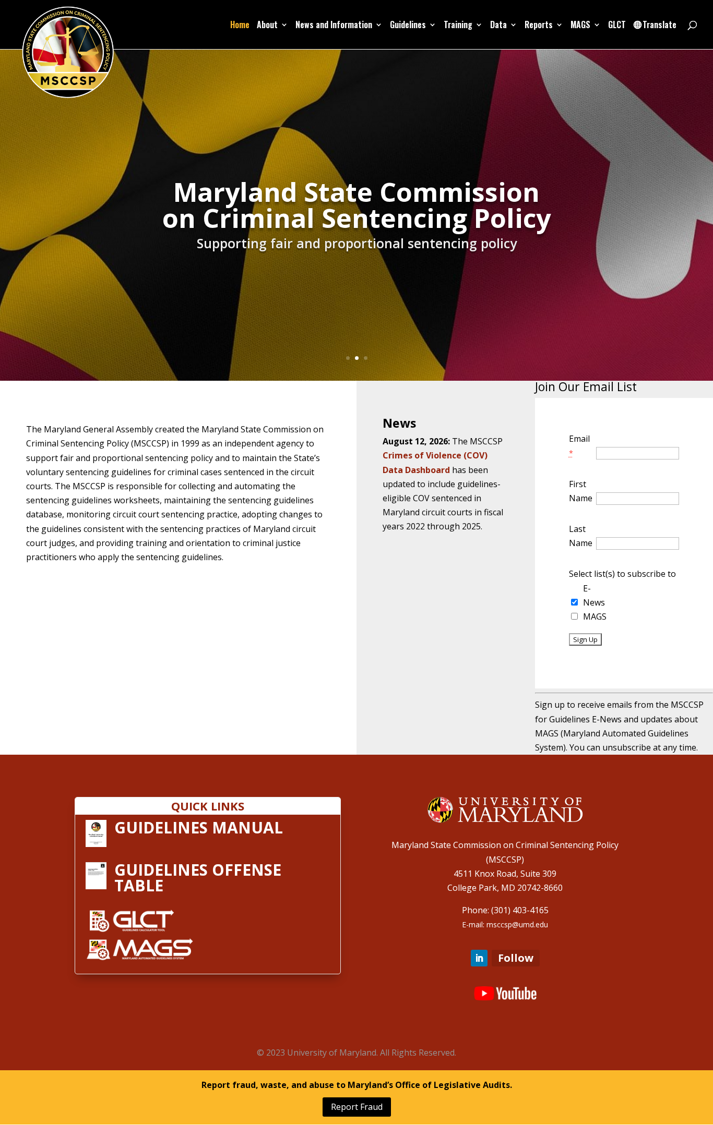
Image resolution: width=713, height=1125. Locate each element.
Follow (515, 958)
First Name (580, 491)
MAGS (595, 616)
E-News (594, 595)
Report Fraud (357, 1106)
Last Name (580, 536)
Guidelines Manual (198, 827)
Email (579, 445)
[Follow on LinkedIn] (479, 958)
